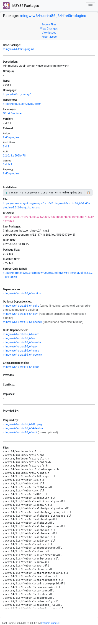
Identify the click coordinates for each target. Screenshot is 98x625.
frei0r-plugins (11, 137)
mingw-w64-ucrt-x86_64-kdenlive (23, 428)
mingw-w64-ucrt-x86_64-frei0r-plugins (53, 16)
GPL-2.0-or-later (12, 113)
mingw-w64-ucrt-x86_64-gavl (20, 313)
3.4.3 (6, 146)
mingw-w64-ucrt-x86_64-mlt (20, 432)
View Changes (49, 28)
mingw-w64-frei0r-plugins (18, 49)
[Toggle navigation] (90, 5)
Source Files (48, 24)
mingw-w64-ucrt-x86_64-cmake (22, 342)
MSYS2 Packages (25, 6)
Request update (50, 623)
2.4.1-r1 (7, 164)
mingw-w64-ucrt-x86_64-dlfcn (21, 367)
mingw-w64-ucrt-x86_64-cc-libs (22, 293)
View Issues (49, 32)
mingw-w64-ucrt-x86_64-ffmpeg (22, 424)
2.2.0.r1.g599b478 (14, 155)
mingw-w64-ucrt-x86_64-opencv (22, 322)
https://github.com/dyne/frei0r (22, 103)
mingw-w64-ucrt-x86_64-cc (19, 338)
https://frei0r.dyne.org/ (17, 94)
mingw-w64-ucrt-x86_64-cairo (21, 305)
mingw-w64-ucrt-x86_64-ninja (21, 350)
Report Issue (49, 36)
